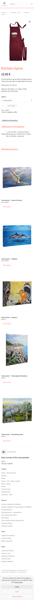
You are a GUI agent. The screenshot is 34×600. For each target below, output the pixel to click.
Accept (17, 587)
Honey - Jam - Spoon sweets (10, 481)
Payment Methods (7, 561)
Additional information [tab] (10, 120)
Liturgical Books (6, 523)
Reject (17, 591)
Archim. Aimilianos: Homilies (11, 504)
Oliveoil (3, 475)
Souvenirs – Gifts (12, 112)
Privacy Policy (18, 582)
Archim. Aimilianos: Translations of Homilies (16, 507)
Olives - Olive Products (8, 473)
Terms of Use (5, 553)
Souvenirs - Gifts (6, 494)
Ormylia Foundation (8, 535)
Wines (3, 486)
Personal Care (5, 489)
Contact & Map (6, 538)
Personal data (5, 559)
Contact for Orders (7, 550)
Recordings (5, 518)
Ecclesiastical (5, 492)
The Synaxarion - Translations (11, 512)
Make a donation (7, 541)
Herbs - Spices (5, 484)
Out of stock (11, 105)
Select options (7, 206)
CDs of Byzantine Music (9, 515)
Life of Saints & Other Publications (12, 520)
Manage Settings (17, 596)
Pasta (3, 478)
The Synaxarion (6, 510)
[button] (32, 4)
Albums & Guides (7, 526)
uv (25, 572)
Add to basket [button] (7, 323)
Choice (3, 97)
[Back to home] (4, 4)
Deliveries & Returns (8, 556)
